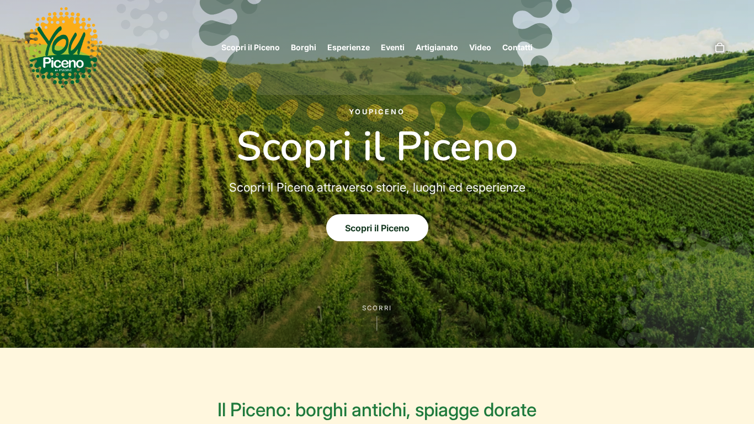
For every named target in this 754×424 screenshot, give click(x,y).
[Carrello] (720, 47)
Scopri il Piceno (377, 228)
